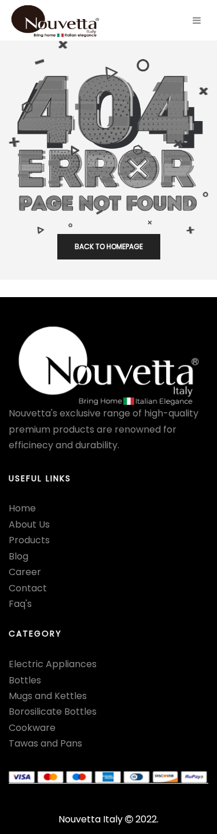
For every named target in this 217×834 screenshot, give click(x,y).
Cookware (32, 727)
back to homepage (109, 246)
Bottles (25, 680)
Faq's (20, 603)
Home (22, 508)
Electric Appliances (53, 664)
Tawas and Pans (45, 743)
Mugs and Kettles (48, 696)
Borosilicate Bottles (53, 711)
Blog (18, 556)
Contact (28, 588)
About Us (29, 524)
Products (29, 540)
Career (25, 572)
